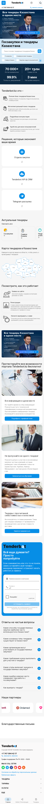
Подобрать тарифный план (22, 418)
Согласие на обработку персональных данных (19, 772)
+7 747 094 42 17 (8, 7)
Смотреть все (7, 224)
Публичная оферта (9, 775)
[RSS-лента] (23, 767)
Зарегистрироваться (22, 531)
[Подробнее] (22, 162)
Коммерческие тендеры (24, 56)
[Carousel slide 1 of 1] (40, 60)
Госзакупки (8, 56)
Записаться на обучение (22, 476)
